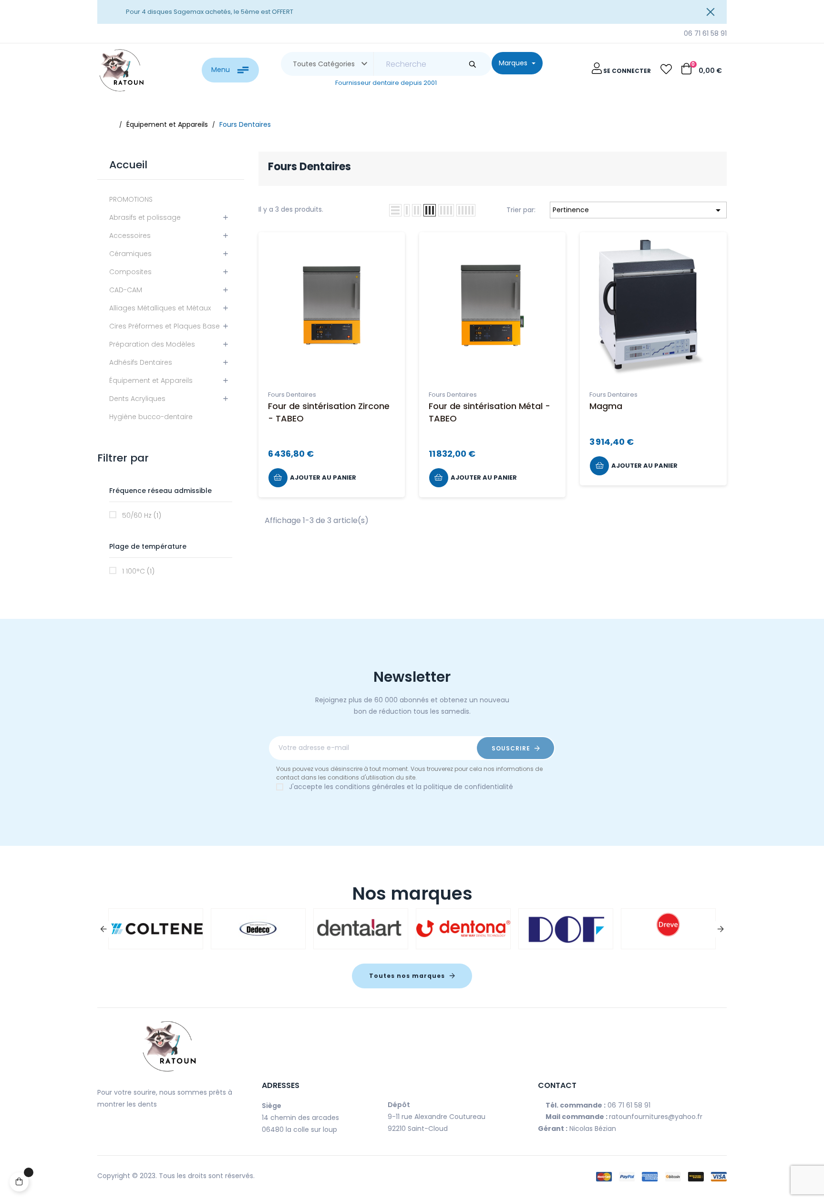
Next (720, 929)
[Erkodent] (549, 928)
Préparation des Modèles (152, 344)
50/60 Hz (141, 515)
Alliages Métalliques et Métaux (160, 308)
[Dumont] (241, 928)
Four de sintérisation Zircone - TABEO (329, 412)
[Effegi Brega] (446, 928)
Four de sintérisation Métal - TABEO (489, 412)
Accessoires (130, 235)
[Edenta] (343, 928)
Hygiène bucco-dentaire (151, 416)
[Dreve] (138, 928)
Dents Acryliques (137, 398)
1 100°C (138, 571)
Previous (103, 929)
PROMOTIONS (131, 199)
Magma (605, 406)
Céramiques (130, 253)
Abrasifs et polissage (145, 217)
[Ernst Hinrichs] (651, 928)
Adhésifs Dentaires (140, 362)
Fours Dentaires (292, 394)
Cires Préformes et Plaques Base (164, 326)
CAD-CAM (125, 290)
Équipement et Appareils (151, 380)
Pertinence (638, 210)
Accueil (128, 164)
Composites (130, 272)
